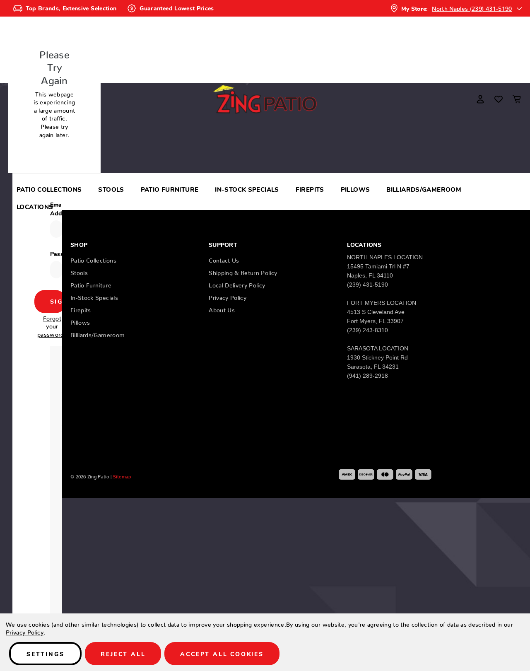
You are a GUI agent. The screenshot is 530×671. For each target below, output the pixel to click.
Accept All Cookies (221, 653)
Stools (111, 189)
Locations (35, 206)
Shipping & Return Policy (243, 271)
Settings (45, 653)
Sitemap (122, 475)
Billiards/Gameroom (423, 189)
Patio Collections (49, 189)
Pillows (355, 189)
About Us (222, 309)
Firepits (310, 189)
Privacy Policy (227, 296)
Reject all (123, 653)
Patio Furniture (170, 189)
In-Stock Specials (247, 189)
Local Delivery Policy (237, 284)
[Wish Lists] (498, 99)
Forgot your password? (52, 325)
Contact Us (224, 259)
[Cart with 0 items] (516, 99)
